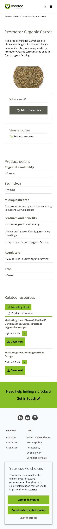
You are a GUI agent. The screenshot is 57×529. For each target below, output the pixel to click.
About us (11, 437)
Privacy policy (34, 442)
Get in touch (26, 398)
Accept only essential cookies (28, 510)
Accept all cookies (28, 499)
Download (16, 341)
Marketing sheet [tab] (20, 307)
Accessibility (33, 447)
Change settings (28, 517)
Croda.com (12, 447)
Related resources (23, 136)
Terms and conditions (39, 437)
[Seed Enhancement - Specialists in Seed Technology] (14, 6)
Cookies (32, 489)
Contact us (12, 442)
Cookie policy (34, 452)
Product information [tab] (22, 313)
